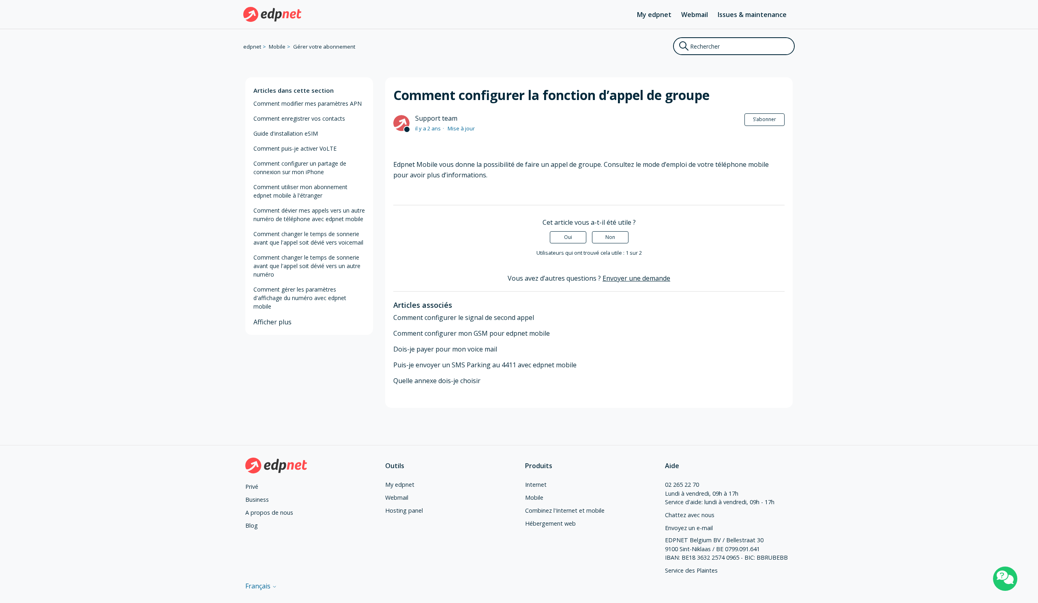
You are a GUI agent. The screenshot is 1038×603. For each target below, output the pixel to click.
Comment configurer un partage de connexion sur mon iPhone (299, 168)
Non (610, 237)
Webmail (694, 14)
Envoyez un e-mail (689, 528)
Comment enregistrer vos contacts (299, 118)
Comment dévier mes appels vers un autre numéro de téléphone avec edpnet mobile (309, 215)
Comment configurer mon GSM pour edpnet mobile (471, 333)
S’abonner (764, 119)
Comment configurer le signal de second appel (463, 317)
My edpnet (654, 14)
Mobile (277, 46)
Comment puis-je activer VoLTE (295, 148)
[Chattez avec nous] (1005, 579)
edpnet (252, 46)
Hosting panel (404, 510)
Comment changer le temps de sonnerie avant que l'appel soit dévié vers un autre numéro (306, 266)
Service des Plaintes (691, 570)
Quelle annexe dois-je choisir (436, 380)
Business (257, 499)
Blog (251, 525)
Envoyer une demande (636, 278)
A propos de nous (269, 512)
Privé (251, 486)
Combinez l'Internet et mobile (565, 510)
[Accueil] (272, 14)
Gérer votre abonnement (324, 46)
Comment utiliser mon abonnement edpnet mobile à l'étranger (300, 191)
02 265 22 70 (682, 484)
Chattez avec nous (689, 515)
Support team (436, 118)
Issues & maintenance (752, 14)
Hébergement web (550, 523)
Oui (568, 237)
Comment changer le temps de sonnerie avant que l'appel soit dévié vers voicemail (308, 238)
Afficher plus (272, 321)
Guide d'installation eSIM (285, 133)
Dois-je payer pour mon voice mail (445, 349)
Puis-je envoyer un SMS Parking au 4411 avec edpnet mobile (485, 364)
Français (258, 586)
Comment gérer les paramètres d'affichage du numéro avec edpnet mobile (299, 298)
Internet (536, 484)
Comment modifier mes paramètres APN (307, 103)
